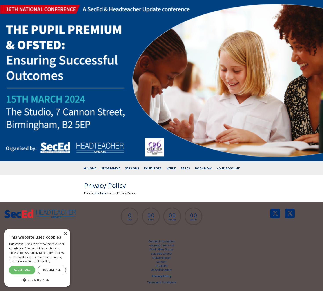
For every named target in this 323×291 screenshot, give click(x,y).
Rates (185, 168)
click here (100, 193)
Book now (203, 168)
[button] (37, 279)
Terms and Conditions (161, 282)
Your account (228, 168)
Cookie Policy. (42, 261)
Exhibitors (153, 168)
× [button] (65, 234)
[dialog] (37, 258)
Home (91, 168)
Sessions (132, 168)
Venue (171, 168)
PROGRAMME (110, 168)
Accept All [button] (22, 270)
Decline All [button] (52, 270)
